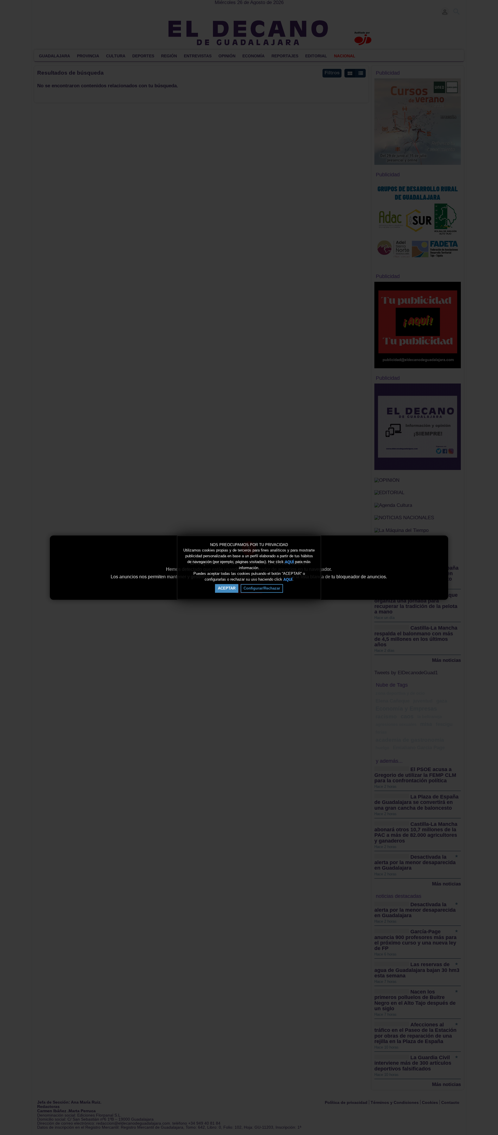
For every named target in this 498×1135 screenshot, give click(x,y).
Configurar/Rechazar (262, 588)
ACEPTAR (226, 588)
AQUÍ (289, 562)
